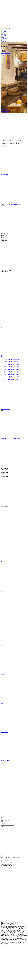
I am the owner (4, 112)
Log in (2, 854)
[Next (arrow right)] (2, 763)
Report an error (6, 53)
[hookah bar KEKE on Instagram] (14, 298)
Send (2, 858)
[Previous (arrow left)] (1, 763)
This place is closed (5, 111)
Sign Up (3, 856)
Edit (2, 53)
